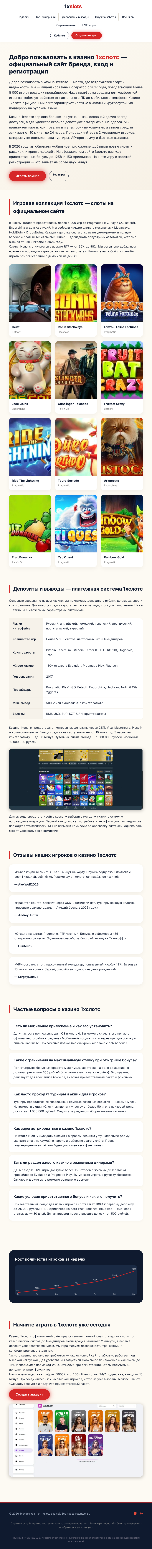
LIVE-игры (89, 25)
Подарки (23, 17)
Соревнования (65, 25)
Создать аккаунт (86, 35)
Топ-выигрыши (46, 17)
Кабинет (59, 35)
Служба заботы (105, 17)
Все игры (128, 17)
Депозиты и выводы (75, 17)
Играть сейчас (27, 176)
